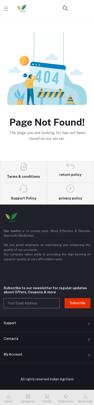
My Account (13, 354)
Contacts (11, 339)
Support (10, 323)
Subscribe (77, 303)
